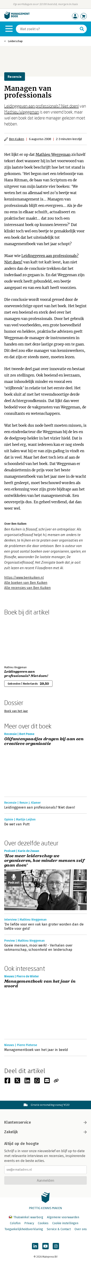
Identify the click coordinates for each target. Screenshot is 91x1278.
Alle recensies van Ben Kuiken (27, 588)
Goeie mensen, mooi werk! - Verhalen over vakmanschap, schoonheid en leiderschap (38, 947)
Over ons (80, 1229)
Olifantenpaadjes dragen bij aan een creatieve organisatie (44, 741)
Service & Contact (59, 1229)
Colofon (15, 1223)
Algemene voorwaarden (63, 1217)
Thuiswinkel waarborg (28, 1217)
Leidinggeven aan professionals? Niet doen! (41, 105)
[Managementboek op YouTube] (45, 1246)
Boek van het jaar (16, 711)
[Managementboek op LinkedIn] (35, 1246)
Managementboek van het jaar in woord (40, 984)
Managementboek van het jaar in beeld (36, 1050)
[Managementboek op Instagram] (56, 1246)
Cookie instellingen (65, 1223)
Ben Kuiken (16, 139)
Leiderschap (15, 41)
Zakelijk (11, 1132)
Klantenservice (17, 1122)
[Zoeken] (82, 29)
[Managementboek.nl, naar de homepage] (17, 18)
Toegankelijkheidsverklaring (23, 1229)
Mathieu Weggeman (21, 111)
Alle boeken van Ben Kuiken (25, 583)
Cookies (43, 1223)
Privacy (29, 1223)
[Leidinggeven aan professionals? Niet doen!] (19, 639)
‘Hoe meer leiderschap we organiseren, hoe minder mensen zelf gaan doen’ (44, 861)
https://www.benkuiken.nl (24, 578)
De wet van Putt (17, 824)
